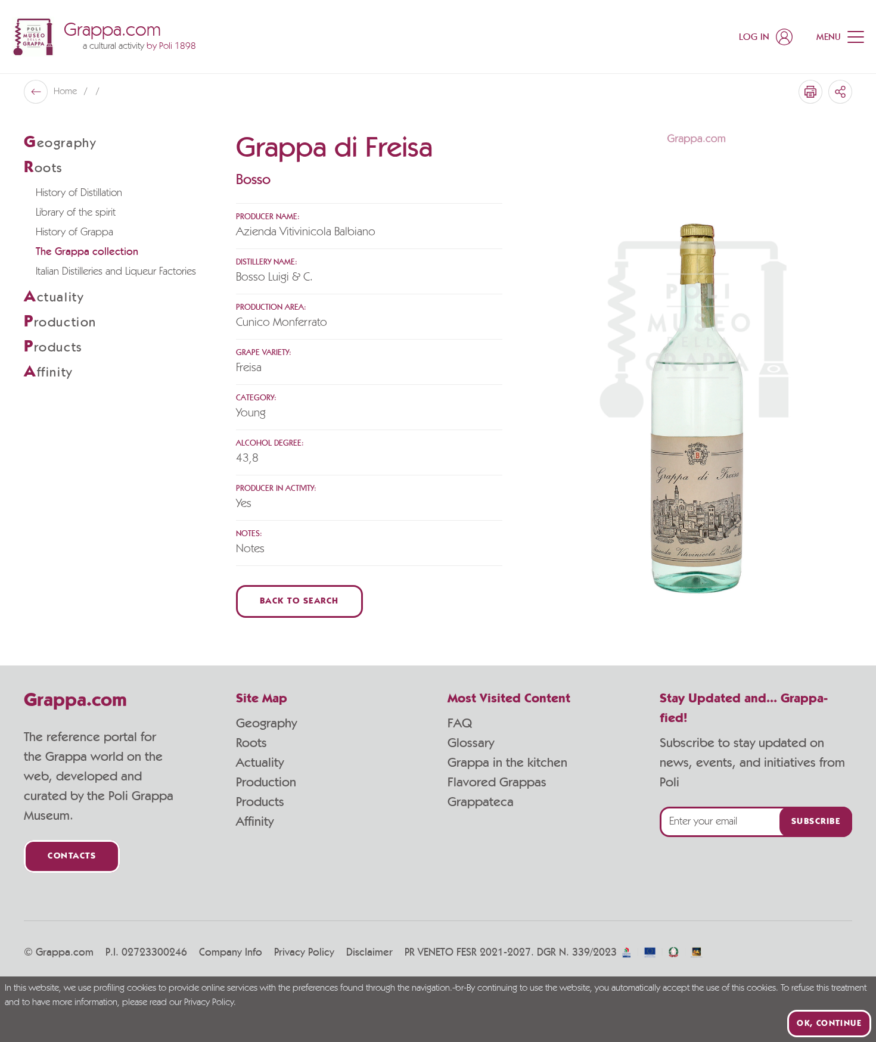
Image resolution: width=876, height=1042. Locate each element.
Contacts (72, 856)
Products (260, 801)
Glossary (471, 742)
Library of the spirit (76, 212)
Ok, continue (829, 1023)
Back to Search (299, 601)
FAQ (460, 723)
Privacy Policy (304, 952)
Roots (251, 742)
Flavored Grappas (497, 782)
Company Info (230, 952)
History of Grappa (74, 232)
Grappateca (481, 801)
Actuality (260, 762)
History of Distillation (79, 193)
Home (66, 92)
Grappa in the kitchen (507, 762)
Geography (266, 723)
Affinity (255, 821)
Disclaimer (369, 952)
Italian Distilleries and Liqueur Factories (116, 271)
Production (266, 782)
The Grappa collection (87, 252)
